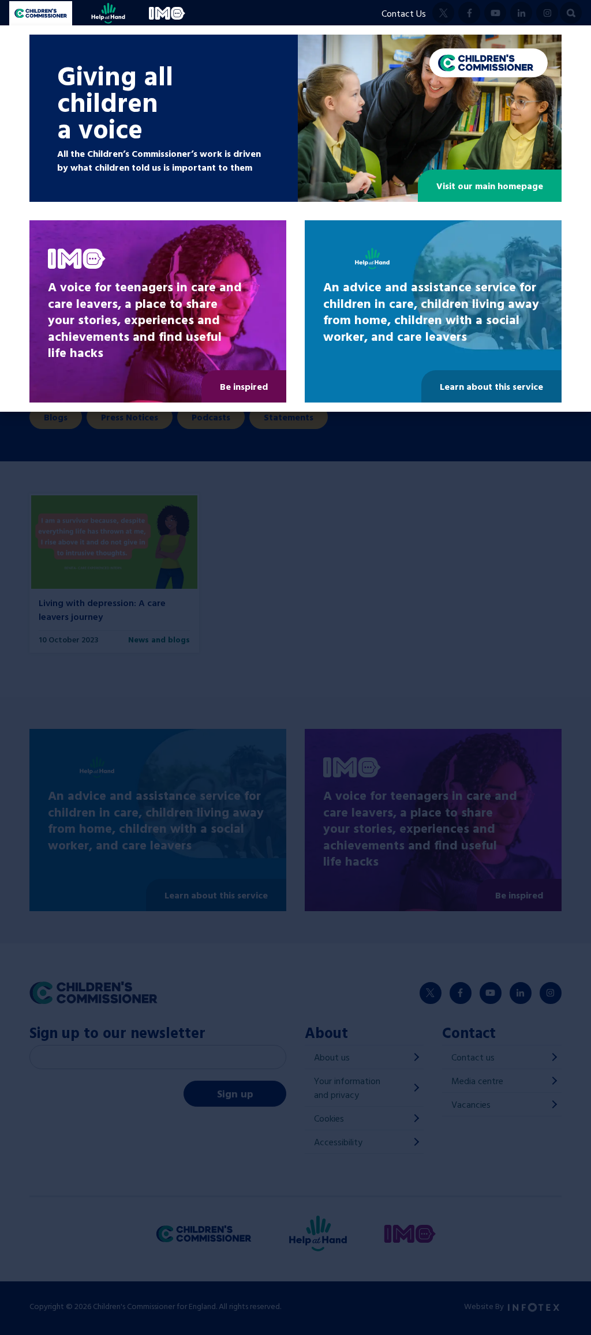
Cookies (329, 1118)
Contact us (473, 1057)
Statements (288, 417)
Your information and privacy (347, 1087)
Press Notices (129, 417)
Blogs (56, 417)
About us (332, 1057)
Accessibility (338, 1142)
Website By (485, 1306)
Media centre (477, 1081)
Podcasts (211, 417)
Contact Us (403, 13)
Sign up (235, 1093)
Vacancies (471, 1104)
